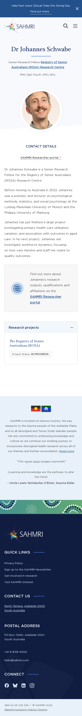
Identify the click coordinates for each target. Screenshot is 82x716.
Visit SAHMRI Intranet (18, 582)
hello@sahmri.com (16, 660)
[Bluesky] (15, 685)
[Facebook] (6, 685)
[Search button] (65, 26)
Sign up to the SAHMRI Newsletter (27, 569)
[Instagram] (31, 685)
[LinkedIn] (23, 685)
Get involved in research (20, 575)
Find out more (39, 11)
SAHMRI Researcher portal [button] (39, 157)
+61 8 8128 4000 (15, 651)
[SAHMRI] (19, 26)
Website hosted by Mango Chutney (25, 709)
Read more (66, 451)
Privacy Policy (13, 563)
